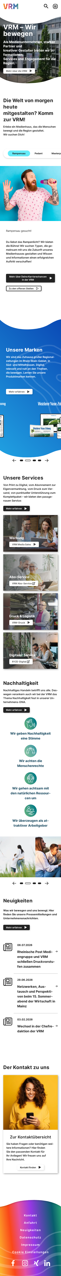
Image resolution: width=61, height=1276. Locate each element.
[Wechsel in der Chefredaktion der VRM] (56, 1029)
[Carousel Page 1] (21, 460)
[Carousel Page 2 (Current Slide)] (28, 460)
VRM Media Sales (21, 544)
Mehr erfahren (17, 391)
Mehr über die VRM (16, 71)
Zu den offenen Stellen (21, 288)
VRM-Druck (18, 622)
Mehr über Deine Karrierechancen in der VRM (28, 278)
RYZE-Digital (19, 661)
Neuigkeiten (30, 1230)
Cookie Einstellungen (30, 1252)
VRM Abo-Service (22, 583)
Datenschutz (30, 1237)
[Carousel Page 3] (34, 460)
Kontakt (30, 1215)
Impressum (30, 1244)
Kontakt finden (28, 1167)
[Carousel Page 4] (39, 460)
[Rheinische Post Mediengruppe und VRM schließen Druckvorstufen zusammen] (56, 959)
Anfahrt (30, 1222)
